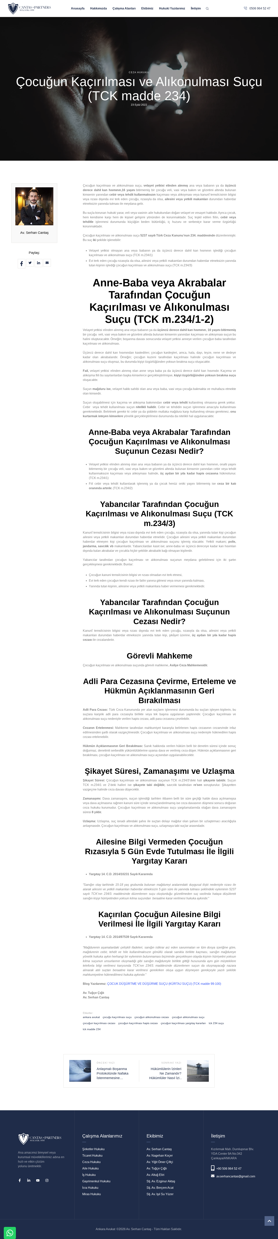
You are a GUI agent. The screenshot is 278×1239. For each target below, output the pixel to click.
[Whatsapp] (10, 1233)
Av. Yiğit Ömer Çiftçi (160, 1162)
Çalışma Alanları (124, 8)
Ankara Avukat (105, 1229)
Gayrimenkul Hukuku (96, 1181)
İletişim (196, 8)
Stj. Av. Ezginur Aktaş (161, 1181)
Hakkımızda (98, 8)
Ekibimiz (147, 8)
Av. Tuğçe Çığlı (157, 1168)
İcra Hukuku (90, 1187)
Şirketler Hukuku (93, 1149)
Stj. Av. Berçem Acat (160, 1187)
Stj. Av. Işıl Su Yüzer (160, 1194)
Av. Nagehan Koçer (160, 1155)
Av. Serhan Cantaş (34, 233)
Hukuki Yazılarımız (172, 8)
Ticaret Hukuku (92, 1155)
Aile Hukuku (90, 1168)
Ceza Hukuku (91, 1162)
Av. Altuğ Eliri (155, 1174)
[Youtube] (38, 1180)
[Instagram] (47, 1180)
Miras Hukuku (91, 1194)
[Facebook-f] (19, 1180)
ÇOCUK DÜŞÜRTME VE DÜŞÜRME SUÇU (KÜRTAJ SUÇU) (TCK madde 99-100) (164, 983)
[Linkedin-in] (28, 1180)
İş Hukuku (89, 1174)
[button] (269, 1221)
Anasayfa (78, 8)
